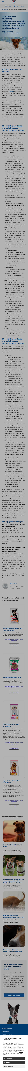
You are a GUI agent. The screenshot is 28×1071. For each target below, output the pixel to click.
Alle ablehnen (7, 1062)
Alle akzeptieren (8, 1058)
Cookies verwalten (8, 1066)
